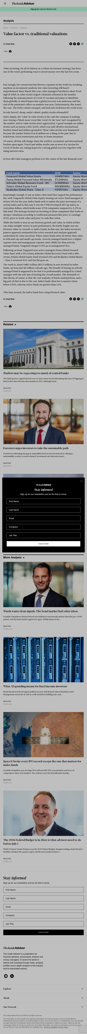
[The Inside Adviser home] (43, 484)
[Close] (81, 481)
